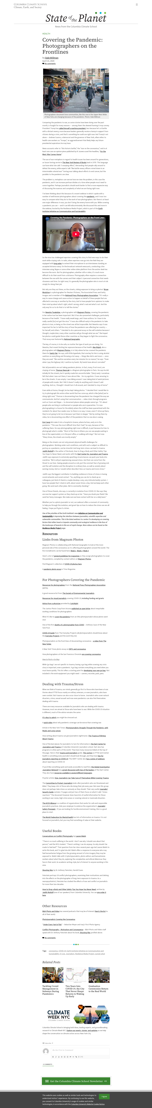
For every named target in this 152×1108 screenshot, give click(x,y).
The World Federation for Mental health (57, 817)
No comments (50, 63)
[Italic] (55, 1057)
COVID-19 (62, 951)
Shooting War (47, 870)
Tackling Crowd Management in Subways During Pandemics (50, 990)
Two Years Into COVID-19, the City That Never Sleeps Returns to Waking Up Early (75, 991)
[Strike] (61, 1057)
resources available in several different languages (73, 773)
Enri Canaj (46, 422)
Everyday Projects (52, 636)
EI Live (62, 954)
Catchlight (74, 603)
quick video (48, 722)
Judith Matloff (47, 451)
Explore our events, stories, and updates (82, 1030)
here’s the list (100, 911)
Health (46, 33)
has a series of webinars (95, 759)
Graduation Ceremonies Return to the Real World (98, 989)
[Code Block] (73, 1057)
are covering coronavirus (91, 654)
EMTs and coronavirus (77, 649)
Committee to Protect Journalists (59, 783)
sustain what (100, 954)
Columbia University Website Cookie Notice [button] (87, 1104)
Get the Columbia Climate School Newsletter (76, 1081)
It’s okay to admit (49, 717)
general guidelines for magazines (67, 556)
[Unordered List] (67, 1057)
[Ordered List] (64, 1057)
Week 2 (79, 551)
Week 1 (73, 551)
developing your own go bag (95, 670)
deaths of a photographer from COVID (69, 625)
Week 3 (86, 551)
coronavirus (53, 951)
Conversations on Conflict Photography (57, 836)
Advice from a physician (51, 603)
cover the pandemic (62, 616)
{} (79, 1056)
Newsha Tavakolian (52, 312)
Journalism (70, 954)
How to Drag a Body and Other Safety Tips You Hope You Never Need (69, 889)
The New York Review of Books (74, 162)
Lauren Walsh (81, 836)
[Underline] (58, 1057)
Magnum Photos (83, 312)
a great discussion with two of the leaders (78, 770)
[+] (82, 1056)
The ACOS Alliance (49, 803)
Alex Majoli (97, 347)
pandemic (90, 196)
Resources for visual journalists (54, 598)
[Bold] (53, 1057)
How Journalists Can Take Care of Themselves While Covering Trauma (82, 778)
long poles (58, 263)
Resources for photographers (53, 585)
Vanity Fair (53, 353)
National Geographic (72, 339)
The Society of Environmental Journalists (78, 593)
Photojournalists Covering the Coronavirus (58, 919)
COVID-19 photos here (73, 564)
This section (87, 753)
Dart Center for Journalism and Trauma (92, 454)
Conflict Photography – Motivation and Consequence (62, 929)
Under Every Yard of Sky (52, 924)
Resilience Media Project (51, 528)
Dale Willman (51, 57)
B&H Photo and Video (50, 911)
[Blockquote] (70, 1057)
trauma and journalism (68, 753)
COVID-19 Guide (48, 633)
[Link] (76, 1057)
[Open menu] (137, 4)
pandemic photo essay (52, 569)
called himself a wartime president (72, 128)
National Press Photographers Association (81, 295)
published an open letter (81, 608)
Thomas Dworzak (62, 370)
